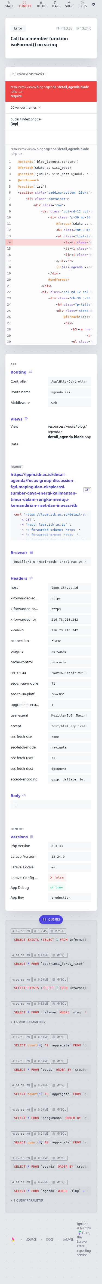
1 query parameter (28, 1200)
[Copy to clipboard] (86, 381)
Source (31, 1239)
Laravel (68, 1239)
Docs (49, 1239)
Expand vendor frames (30, 74)
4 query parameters (29, 1022)
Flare (85, 1233)
